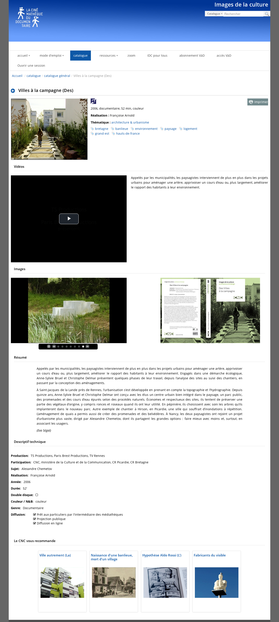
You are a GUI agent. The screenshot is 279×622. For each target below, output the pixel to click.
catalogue (34, 76)
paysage (171, 129)
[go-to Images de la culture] (139, 20)
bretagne (101, 129)
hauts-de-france (128, 133)
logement (190, 129)
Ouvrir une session (31, 65)
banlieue (121, 129)
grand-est (102, 133)
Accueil (17, 76)
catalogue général (57, 76)
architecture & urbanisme (130, 122)
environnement (146, 129)
